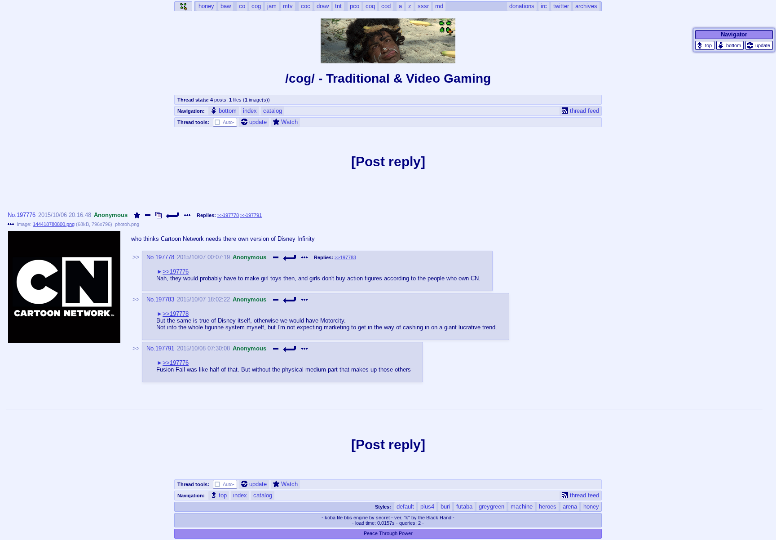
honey (591, 506)
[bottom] (730, 45)
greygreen (491, 506)
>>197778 (228, 215)
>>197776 (176, 271)
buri (445, 506)
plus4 (427, 506)
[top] (704, 45)
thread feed (584, 110)
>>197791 (251, 215)
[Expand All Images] (158, 215)
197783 (164, 299)
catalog (272, 110)
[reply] (173, 215)
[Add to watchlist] (136, 215)
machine (522, 506)
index (250, 110)
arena (570, 506)
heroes (547, 506)
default (405, 506)
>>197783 (345, 257)
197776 (26, 215)
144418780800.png (54, 224)
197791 (164, 348)
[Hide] (147, 215)
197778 (164, 257)
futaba (464, 506)
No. (12, 215)
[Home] (183, 6)
